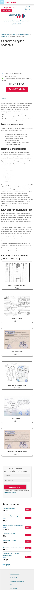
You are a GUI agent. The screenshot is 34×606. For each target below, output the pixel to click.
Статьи (11, 585)
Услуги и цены (15, 21)
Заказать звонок (6, 10)
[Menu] (2, 2)
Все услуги (7, 565)
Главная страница (5, 34)
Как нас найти (7, 21)
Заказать (28, 509)
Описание (3, 98)
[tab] (6, 98)
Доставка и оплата (16, 24)
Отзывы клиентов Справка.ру (17, 581)
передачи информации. (10, 492)
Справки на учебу (5, 36)
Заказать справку (18, 89)
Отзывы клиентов (24, 21)
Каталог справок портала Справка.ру (20, 34)
